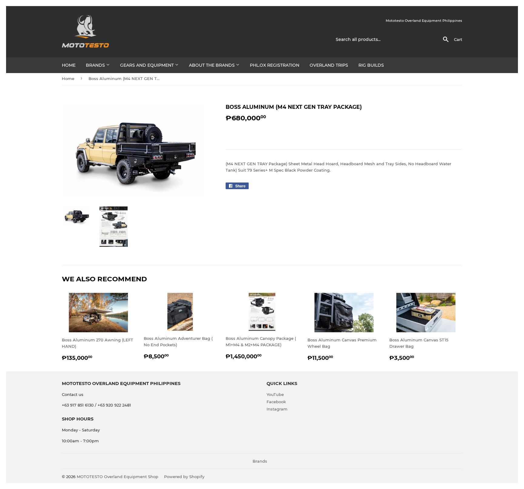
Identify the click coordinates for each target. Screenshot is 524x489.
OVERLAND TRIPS (329, 65)
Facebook (276, 401)
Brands (96, 65)
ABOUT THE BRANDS (212, 65)
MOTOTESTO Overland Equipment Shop (117, 476)
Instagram (277, 409)
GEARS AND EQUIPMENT (147, 65)
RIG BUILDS (371, 65)
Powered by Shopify (184, 476)
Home (69, 65)
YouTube (275, 394)
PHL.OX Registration (274, 65)
